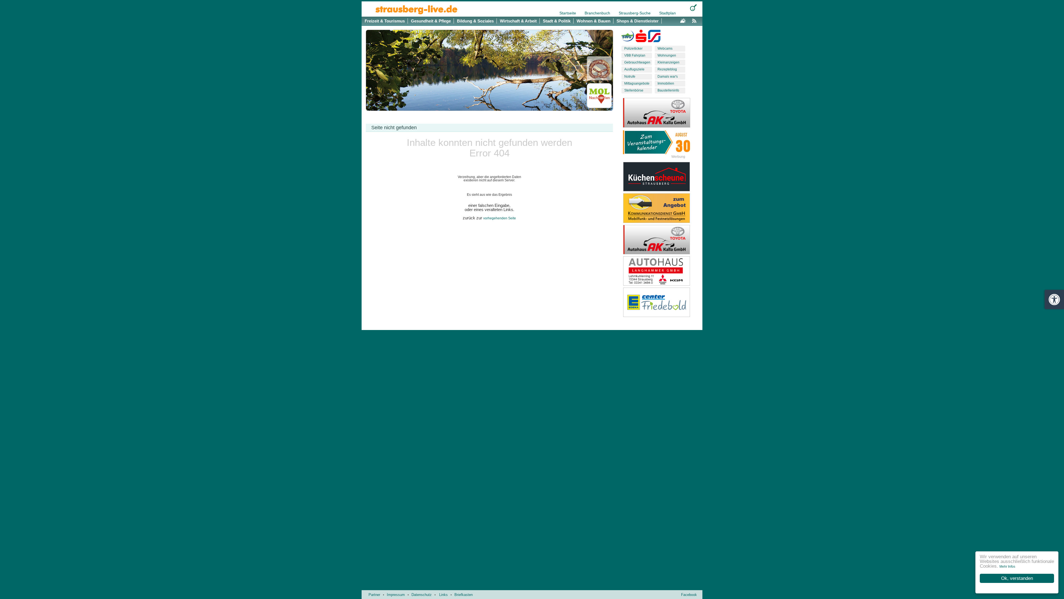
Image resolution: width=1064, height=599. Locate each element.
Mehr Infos (1007, 566)
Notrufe (629, 76)
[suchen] (693, 7)
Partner (374, 595)
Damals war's (668, 76)
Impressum (396, 595)
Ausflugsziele (634, 69)
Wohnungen (667, 55)
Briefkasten (463, 595)
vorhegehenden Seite (499, 218)
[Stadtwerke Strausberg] (654, 37)
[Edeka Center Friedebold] (661, 302)
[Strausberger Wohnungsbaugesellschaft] (627, 37)
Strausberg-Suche (635, 13)
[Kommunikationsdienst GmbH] (661, 208)
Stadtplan (667, 13)
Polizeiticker (633, 48)
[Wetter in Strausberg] (683, 20)
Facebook (689, 595)
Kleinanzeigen (668, 62)
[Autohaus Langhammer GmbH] (661, 271)
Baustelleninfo (668, 90)
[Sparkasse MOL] (641, 37)
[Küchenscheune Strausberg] (661, 176)
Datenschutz (421, 595)
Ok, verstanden (1017, 578)
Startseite (568, 13)
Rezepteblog (667, 69)
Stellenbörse (633, 90)
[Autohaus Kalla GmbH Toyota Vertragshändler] (661, 239)
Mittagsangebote (636, 83)
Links (443, 595)
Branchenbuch (598, 13)
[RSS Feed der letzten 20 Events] (695, 20)
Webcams (665, 48)
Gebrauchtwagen (637, 62)
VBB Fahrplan (634, 55)
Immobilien (666, 83)
